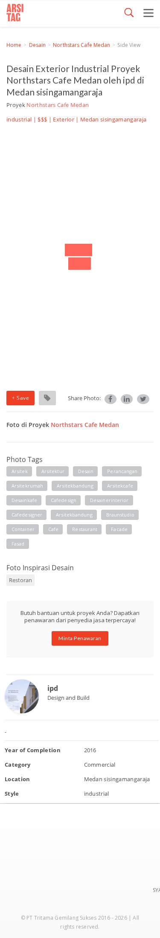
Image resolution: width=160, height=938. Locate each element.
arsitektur (52, 471)
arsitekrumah (27, 485)
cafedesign (63, 500)
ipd (52, 688)
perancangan (122, 471)
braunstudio (120, 514)
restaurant (84, 529)
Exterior (63, 119)
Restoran (20, 580)
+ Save (20, 397)
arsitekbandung (75, 485)
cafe (53, 529)
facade (119, 529)
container (23, 529)
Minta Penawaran (80, 638)
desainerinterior (109, 500)
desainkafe (24, 500)
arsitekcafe (120, 485)
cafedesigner (27, 514)
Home (13, 45)
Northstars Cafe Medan (81, 45)
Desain (37, 45)
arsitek (20, 471)
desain (86, 471)
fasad (18, 543)
